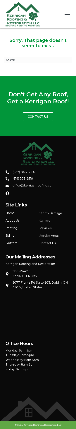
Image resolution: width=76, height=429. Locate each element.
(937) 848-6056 (24, 172)
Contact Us (47, 243)
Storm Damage (50, 213)
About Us (12, 220)
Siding (10, 235)
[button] (7, 193)
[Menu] (67, 14)
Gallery (44, 221)
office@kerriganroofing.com (33, 185)
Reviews (45, 228)
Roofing (11, 228)
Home (10, 213)
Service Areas (49, 236)
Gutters (11, 243)
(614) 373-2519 (23, 178)
